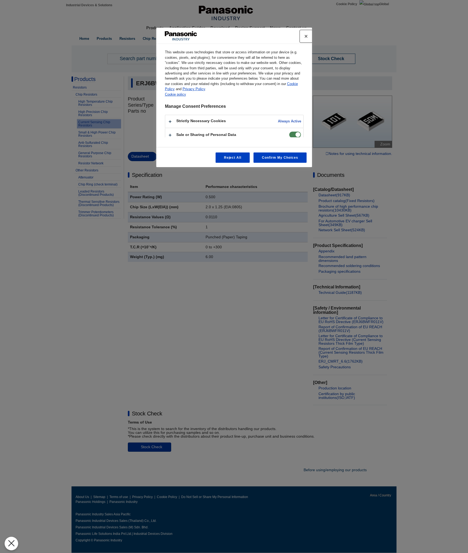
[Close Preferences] (11, 543)
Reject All (233, 158)
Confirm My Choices (280, 158)
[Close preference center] (306, 36)
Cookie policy (175, 94)
